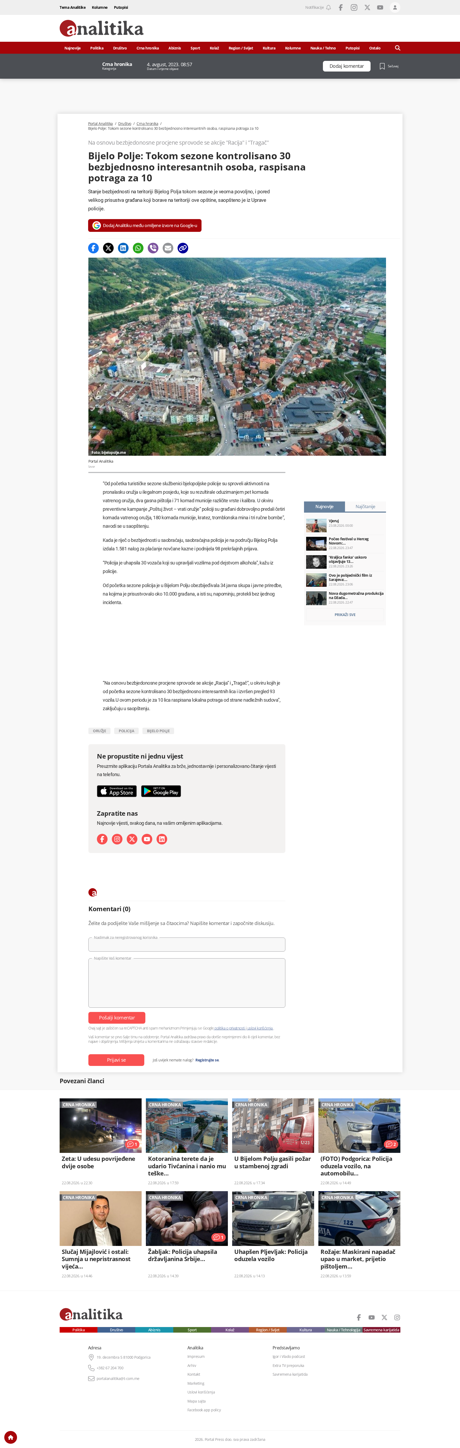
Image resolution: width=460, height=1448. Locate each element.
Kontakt (193, 1374)
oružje (99, 730)
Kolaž (214, 48)
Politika (96, 48)
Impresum (196, 1356)
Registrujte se (207, 1060)
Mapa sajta (196, 1401)
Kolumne (100, 7)
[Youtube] (147, 839)
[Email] (168, 248)
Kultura (269, 48)
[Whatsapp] (138, 248)
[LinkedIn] (162, 839)
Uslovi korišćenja (201, 1392)
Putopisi (121, 7)
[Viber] (153, 248)
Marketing (195, 1383)
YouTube (380, 7)
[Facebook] (93, 248)
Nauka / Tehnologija (343, 1330)
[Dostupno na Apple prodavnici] (117, 791)
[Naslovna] (10, 1437)
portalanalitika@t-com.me (118, 1378)
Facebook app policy (204, 1410)
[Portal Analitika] (102, 28)
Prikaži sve (345, 614)
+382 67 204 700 (110, 1368)
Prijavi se (116, 1060)
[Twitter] (108, 248)
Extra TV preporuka (288, 1365)
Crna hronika (148, 48)
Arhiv (191, 1365)
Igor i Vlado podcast (289, 1356)
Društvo (120, 48)
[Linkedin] (123, 248)
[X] (132, 839)
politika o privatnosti (230, 1028)
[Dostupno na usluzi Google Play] (161, 791)
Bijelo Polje (158, 730)
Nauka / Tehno (323, 48)
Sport (195, 48)
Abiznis (175, 48)
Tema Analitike (72, 7)
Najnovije (72, 48)
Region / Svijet (241, 48)
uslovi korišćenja (260, 1028)
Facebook (341, 7)
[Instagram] (117, 839)
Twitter (367, 7)
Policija (126, 730)
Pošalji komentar (117, 1017)
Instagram (354, 7)
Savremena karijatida (381, 1330)
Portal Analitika (100, 123)
